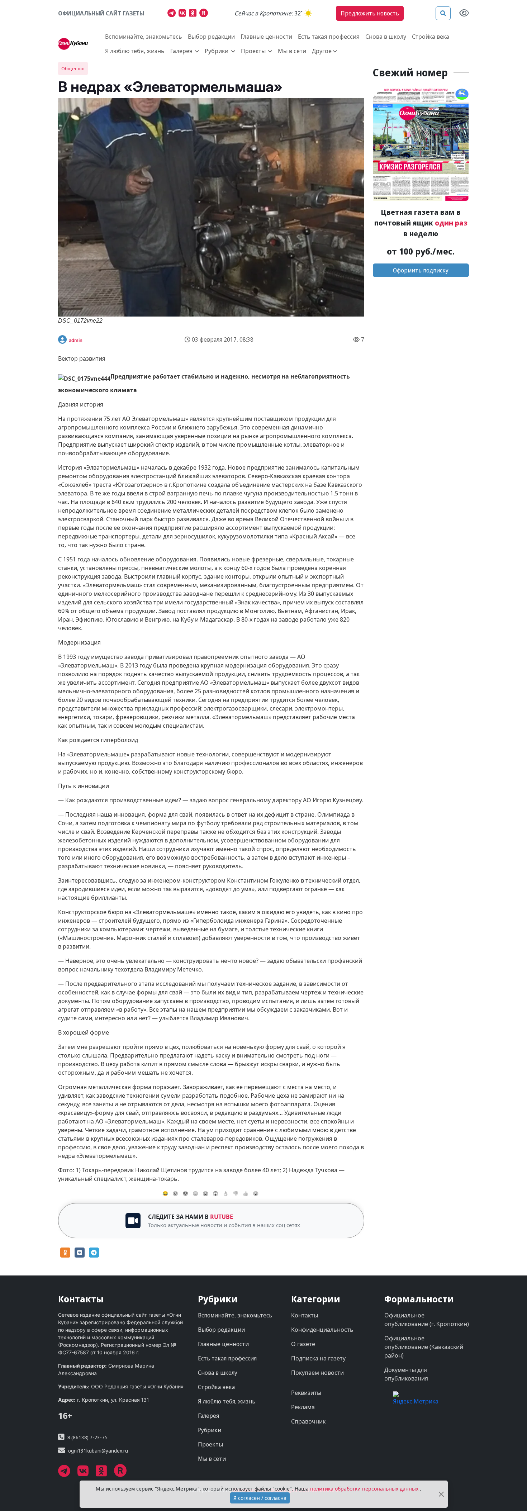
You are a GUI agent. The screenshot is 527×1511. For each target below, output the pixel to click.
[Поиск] (443, 13)
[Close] (441, 1494)
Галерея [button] (182, 51)
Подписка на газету (318, 1358)
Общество (73, 68)
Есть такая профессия (329, 37)
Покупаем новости (317, 1373)
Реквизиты (306, 1393)
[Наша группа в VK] (184, 14)
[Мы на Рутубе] (205, 14)
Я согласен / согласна (259, 1498)
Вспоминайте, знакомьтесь (143, 37)
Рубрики (209, 1430)
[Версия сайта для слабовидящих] (464, 13)
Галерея (208, 1416)
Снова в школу (385, 37)
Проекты (210, 1444)
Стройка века (430, 37)
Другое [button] (322, 51)
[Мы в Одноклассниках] (194, 14)
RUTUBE (221, 1217)
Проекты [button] (254, 51)
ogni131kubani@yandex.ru (98, 1450)
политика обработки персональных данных (365, 1488)
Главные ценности (266, 37)
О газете (303, 1344)
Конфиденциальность (322, 1330)
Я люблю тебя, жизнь (135, 51)
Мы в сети (292, 51)
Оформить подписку (420, 270)
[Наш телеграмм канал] (173, 14)
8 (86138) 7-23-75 (87, 1437)
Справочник (308, 1421)
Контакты (304, 1315)
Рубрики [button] (217, 51)
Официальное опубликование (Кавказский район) (423, 1346)
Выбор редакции (211, 37)
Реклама (303, 1407)
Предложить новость (370, 13)
